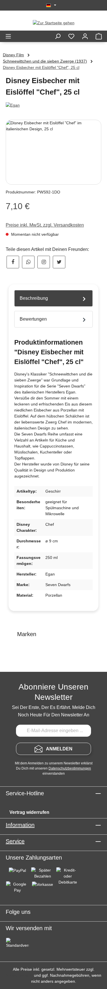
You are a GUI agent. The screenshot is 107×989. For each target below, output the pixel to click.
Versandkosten (19, 975)
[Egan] (53, 105)
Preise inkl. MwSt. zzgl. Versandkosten (45, 225)
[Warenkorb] (99, 36)
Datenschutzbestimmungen (70, 768)
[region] (53, 152)
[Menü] (8, 36)
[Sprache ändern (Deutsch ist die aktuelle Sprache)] (51, 5)
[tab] (53, 298)
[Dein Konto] (85, 36)
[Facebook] (13, 262)
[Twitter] (59, 262)
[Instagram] (44, 262)
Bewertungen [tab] (33, 319)
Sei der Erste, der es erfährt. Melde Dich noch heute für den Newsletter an (53, 711)
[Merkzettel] (71, 36)
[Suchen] (57, 36)
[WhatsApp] (28, 262)
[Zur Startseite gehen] (53, 23)
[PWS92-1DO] (53, 152)
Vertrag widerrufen (29, 812)
